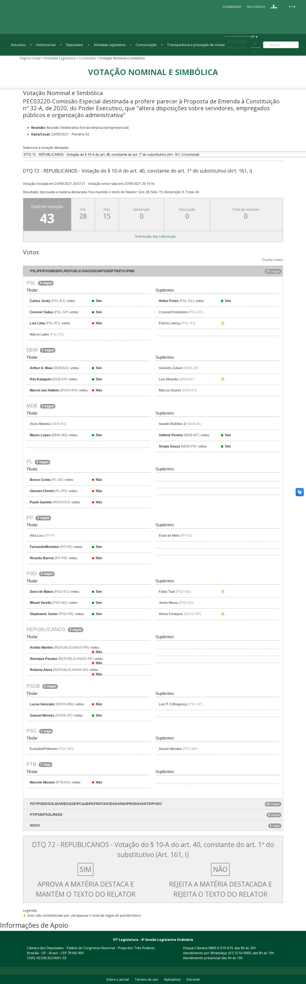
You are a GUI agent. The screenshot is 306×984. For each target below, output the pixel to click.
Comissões (87, 58)
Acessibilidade (232, 6)
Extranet (193, 979)
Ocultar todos (272, 259)
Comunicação (146, 45)
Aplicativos (172, 979)
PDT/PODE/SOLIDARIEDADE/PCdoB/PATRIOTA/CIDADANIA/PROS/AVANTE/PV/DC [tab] (154, 804)
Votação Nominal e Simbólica (153, 71)
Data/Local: (40, 134)
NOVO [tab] (154, 825)
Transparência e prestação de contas (196, 45)
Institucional (45, 45)
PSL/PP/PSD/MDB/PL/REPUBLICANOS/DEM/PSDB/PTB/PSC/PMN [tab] (154, 271)
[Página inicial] (36, 17)
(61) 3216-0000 (239, 953)
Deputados (74, 45)
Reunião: (38, 127)
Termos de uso (146, 979)
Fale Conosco (256, 6)
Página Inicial (30, 58)
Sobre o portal (117, 979)
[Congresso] (273, 6)
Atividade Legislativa (109, 45)
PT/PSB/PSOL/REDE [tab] (154, 815)
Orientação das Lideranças (155, 236)
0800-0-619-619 (221, 948)
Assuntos (18, 45)
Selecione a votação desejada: (46, 147)
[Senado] (281, 6)
